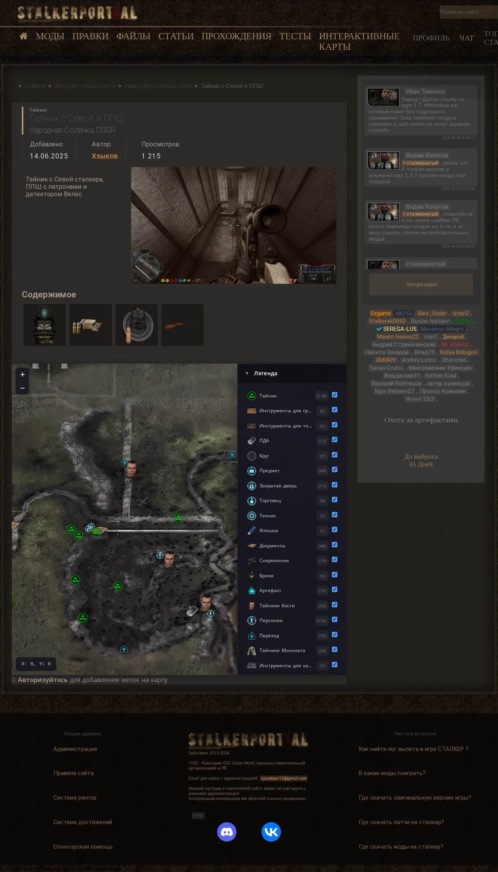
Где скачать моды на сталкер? (401, 846)
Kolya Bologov (458, 352)
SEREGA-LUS (400, 328)
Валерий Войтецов (397, 383)
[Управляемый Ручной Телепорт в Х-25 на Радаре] (79, 536)
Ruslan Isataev (430, 321)
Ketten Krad (441, 375)
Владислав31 (402, 375)
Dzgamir (380, 313)
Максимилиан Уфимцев (440, 367)
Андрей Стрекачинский (404, 344)
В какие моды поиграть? (392, 773)
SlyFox (463, 321)
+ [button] (22, 374)
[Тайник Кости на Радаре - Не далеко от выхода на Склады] (206, 604)
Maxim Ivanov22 (398, 336)
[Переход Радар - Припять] (124, 462)
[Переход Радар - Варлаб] (96, 532)
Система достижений (82, 822)
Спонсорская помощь (83, 846)
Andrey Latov (419, 360)
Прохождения (237, 36)
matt (430, 336)
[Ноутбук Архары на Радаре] (118, 586)
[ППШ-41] (182, 325)
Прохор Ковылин (443, 391)
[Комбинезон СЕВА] (45, 325)
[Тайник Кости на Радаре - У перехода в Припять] (131, 470)
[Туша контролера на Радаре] (75, 580)
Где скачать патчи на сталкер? (401, 822)
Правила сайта (73, 773)
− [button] (22, 387)
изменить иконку (383, 96)
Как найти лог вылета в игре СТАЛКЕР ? (413, 748)
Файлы (133, 36)
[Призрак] (160, 555)
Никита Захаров (387, 352)
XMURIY (386, 360)
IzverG (460, 313)
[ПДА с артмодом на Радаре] (192, 611)
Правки (90, 36)
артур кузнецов (449, 383)
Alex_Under (432, 313)
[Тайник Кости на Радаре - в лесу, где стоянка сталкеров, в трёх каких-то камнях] (169, 560)
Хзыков (105, 156)
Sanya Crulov (386, 367)
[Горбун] (210, 613)
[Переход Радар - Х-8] (232, 454)
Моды (50, 36)
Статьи (176, 36)
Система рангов (74, 797)
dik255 (403, 313)
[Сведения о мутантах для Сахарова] (83, 618)
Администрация (75, 748)
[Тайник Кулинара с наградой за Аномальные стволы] (72, 529)
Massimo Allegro (442, 328)
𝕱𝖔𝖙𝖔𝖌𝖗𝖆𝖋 (453, 336)
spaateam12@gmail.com (284, 778)
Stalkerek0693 (387, 321)
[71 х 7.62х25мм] (136, 325)
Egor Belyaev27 (394, 391)
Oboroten (454, 360)
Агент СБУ (420, 399)
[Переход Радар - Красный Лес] (123, 648)
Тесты (295, 36)
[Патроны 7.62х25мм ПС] (90, 325)
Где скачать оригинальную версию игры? (415, 797)
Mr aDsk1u (455, 344)
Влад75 (425, 352)
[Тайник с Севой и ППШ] (178, 518)
